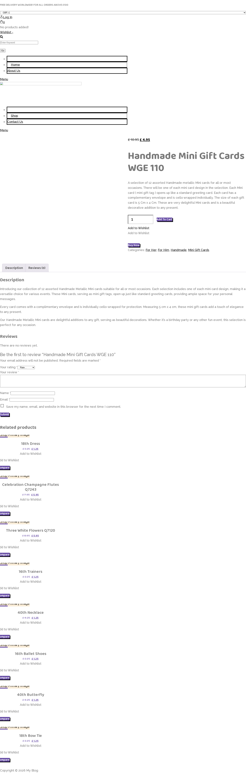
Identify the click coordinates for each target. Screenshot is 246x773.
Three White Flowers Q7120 (30, 530)
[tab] (14, 268)
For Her (151, 250)
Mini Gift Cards (198, 250)
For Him (163, 250)
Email (5, 399)
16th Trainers (30, 571)
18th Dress (30, 443)
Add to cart (164, 219)
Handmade (179, 250)
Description (14, 268)
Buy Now (134, 245)
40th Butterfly (30, 694)
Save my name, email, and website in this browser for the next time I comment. (63, 406)
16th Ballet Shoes (30, 653)
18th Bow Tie (30, 735)
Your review (9, 372)
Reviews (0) (36, 268)
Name (5, 393)
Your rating (8, 367)
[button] (138, 228)
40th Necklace (31, 612)
